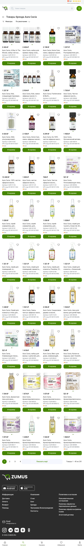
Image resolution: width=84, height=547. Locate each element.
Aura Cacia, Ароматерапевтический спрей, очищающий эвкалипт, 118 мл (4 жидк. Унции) (32, 441)
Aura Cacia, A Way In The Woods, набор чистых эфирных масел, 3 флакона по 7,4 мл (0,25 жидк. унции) (11, 51)
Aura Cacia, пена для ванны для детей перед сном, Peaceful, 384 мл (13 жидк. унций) (72, 311)
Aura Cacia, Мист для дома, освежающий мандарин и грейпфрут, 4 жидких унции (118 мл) (52, 355)
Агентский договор (66, 515)
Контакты (34, 511)
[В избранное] (18, 28)
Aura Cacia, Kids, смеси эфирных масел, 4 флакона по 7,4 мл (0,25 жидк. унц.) (32, 95)
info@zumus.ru (11, 523)
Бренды (34, 505)
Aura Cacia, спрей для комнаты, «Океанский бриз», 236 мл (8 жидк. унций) (72, 268)
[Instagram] (4, 530)
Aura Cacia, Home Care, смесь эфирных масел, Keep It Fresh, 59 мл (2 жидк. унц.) (51, 51)
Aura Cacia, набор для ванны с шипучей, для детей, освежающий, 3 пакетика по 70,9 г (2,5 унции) (31, 355)
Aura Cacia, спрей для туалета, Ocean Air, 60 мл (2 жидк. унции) (72, 225)
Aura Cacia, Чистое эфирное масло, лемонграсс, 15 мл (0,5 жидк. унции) (50, 181)
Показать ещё (42, 461)
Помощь (5, 508)
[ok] (29, 530)
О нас (33, 498)
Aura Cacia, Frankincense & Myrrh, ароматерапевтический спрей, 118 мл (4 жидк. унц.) (52, 95)
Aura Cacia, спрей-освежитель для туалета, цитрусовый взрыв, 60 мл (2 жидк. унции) (10, 225)
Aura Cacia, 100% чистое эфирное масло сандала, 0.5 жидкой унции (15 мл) (11, 181)
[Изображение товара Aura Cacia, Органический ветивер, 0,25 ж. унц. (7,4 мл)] (73, 121)
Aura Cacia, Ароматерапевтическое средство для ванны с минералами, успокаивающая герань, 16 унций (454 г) (52, 398)
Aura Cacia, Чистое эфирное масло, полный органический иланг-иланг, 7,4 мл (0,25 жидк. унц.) (72, 95)
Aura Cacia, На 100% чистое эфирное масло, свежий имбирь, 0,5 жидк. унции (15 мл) (52, 138)
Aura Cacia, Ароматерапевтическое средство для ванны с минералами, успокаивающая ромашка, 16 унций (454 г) (32, 398)
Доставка (6, 498)
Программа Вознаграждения (42, 508)
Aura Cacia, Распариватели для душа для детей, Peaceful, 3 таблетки (71, 51)
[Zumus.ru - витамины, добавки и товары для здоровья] (4, 8)
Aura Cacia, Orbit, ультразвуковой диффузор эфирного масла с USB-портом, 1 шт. (10, 138)
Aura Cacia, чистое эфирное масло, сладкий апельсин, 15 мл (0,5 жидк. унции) (31, 181)
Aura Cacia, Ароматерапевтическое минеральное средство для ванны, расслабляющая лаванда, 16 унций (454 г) (11, 441)
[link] (3, 17)
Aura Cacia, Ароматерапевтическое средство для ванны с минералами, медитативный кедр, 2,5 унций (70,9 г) (73, 398)
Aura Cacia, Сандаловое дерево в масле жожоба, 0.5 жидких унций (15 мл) (52, 311)
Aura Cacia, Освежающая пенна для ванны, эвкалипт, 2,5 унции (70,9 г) (10, 355)
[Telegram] (10, 530)
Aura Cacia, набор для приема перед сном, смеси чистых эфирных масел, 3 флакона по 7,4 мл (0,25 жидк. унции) (32, 51)
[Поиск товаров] (12, 8)
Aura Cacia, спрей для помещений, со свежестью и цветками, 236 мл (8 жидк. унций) (11, 268)
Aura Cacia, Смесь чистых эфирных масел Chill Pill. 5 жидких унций (32, 311)
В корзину (11, 63)
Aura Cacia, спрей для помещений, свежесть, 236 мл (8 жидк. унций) (31, 268)
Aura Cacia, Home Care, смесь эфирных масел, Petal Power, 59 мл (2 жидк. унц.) (31, 138)
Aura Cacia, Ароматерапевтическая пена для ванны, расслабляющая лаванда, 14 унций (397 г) (73, 441)
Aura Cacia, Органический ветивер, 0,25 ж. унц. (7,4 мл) (72, 138)
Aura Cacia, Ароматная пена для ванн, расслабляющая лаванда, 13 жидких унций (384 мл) (10, 398)
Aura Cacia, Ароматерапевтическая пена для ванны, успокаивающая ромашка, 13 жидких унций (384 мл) (52, 441)
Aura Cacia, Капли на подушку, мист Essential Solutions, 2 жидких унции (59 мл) (73, 355)
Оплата (5, 502)
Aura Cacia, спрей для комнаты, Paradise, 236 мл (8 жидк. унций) (52, 268)
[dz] (23, 530)
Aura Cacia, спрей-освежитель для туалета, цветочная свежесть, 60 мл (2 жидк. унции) (30, 225)
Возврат (5, 505)
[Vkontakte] (16, 530)
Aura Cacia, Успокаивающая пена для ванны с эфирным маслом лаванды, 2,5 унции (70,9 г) (72, 181)
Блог (32, 502)
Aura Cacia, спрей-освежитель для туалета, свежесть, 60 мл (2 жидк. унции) (51, 225)
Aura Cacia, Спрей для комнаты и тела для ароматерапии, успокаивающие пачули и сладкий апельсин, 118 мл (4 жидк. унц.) (11, 311)
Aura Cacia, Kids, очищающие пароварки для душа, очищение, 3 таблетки (11, 95)
